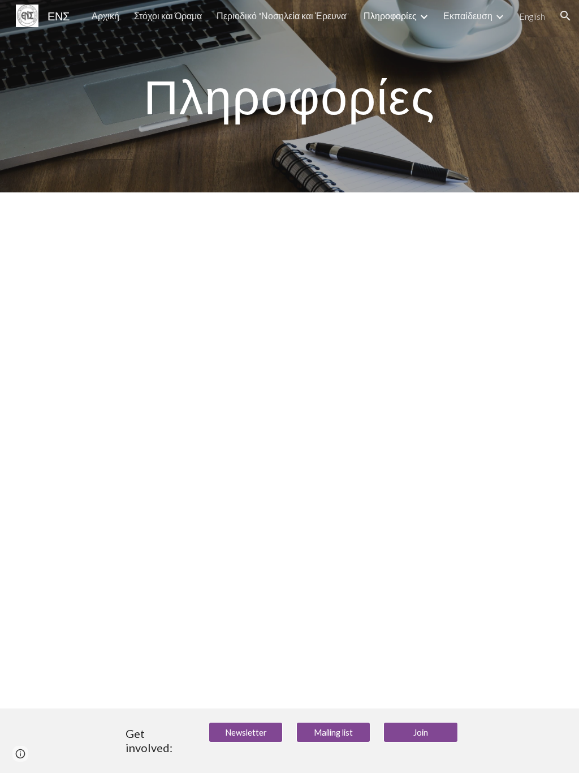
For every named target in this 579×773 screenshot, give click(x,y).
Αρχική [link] (105, 15)
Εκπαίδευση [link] (467, 15)
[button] (565, 15)
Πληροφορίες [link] (390, 15)
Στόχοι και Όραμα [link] (168, 15)
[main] (289, 95)
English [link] (532, 16)
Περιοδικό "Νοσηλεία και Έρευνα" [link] (283, 15)
